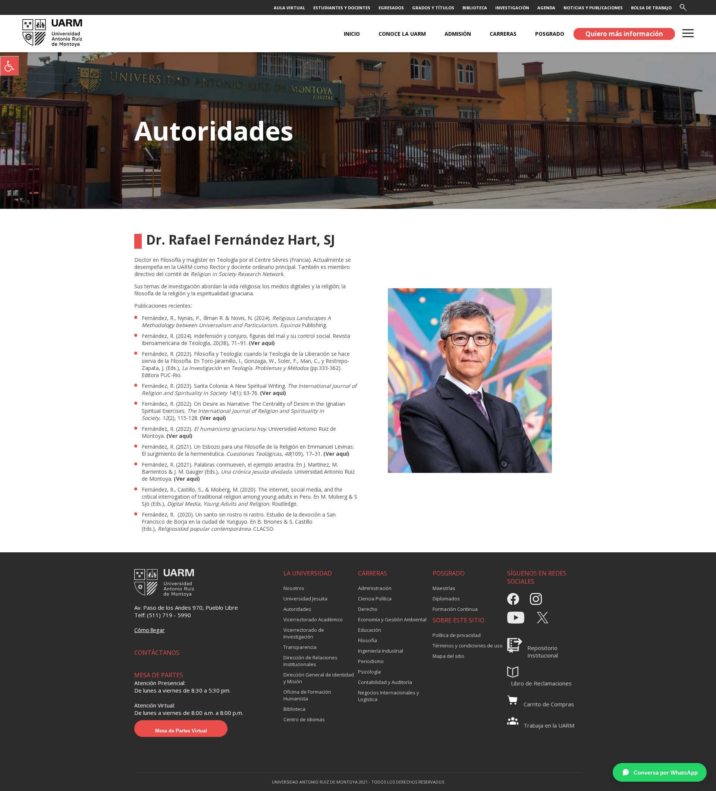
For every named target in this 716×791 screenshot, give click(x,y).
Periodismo (371, 661)
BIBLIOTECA (474, 7)
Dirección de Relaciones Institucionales (310, 661)
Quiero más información (624, 33)
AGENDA (546, 7)
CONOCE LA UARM (402, 33)
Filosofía (367, 640)
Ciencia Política (375, 598)
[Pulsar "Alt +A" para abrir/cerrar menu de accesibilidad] (9, 66)
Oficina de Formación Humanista (307, 695)
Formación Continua (455, 609)
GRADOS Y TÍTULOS (433, 7)
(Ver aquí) (262, 342)
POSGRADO (549, 33)
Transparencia (300, 647)
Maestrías (444, 588)
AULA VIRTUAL (289, 7)
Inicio (352, 33)
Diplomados (446, 598)
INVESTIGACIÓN (512, 7)
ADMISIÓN (458, 33)
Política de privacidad (457, 635)
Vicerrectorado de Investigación (303, 633)
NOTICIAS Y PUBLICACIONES (593, 7)
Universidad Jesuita (305, 598)
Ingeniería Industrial (380, 650)
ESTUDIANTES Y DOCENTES (341, 7)
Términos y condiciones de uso (468, 645)
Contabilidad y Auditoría (385, 682)
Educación (369, 630)
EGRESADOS (391, 7)
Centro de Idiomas (304, 719)
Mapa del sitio (448, 656)
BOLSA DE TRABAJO (651, 7)
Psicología (369, 671)
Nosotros (293, 588)
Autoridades (297, 609)
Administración (375, 588)
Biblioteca (294, 709)
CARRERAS (503, 33)
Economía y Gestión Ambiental (392, 619)
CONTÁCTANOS (156, 653)
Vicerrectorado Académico (313, 619)
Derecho (367, 609)
